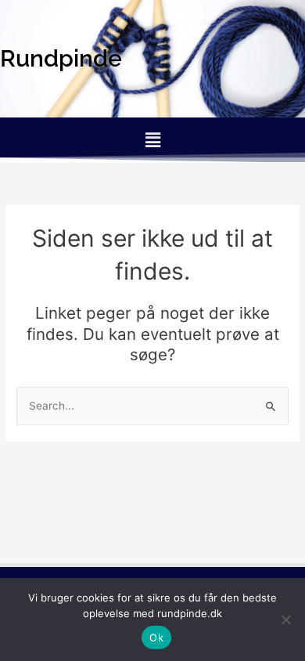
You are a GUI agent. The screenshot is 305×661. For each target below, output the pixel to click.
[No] (285, 619)
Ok (156, 637)
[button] (152, 139)
